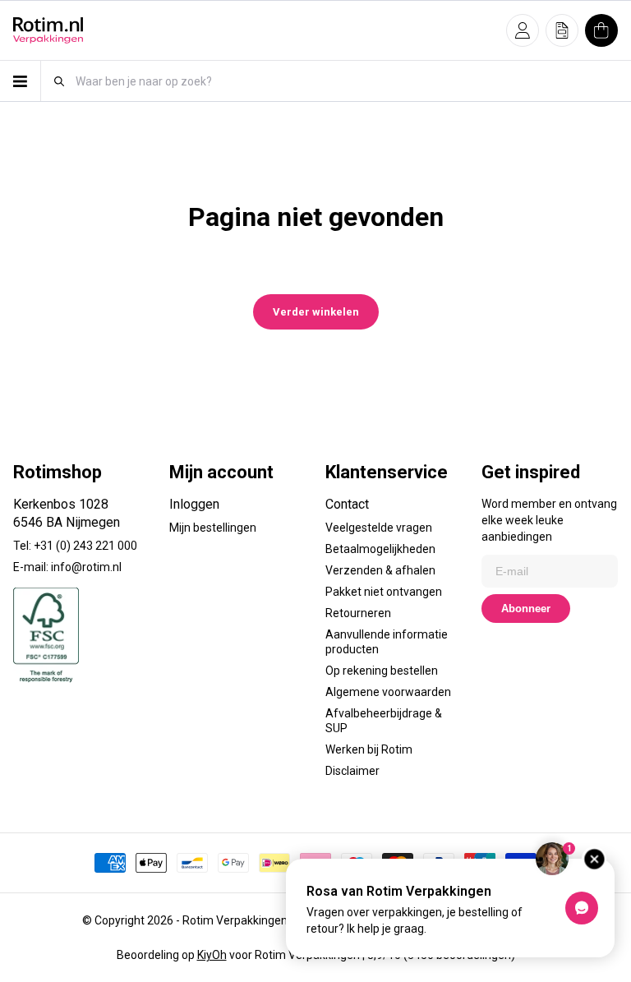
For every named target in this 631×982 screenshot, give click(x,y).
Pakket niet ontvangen (383, 591)
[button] (522, 30)
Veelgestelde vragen (378, 527)
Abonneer (525, 608)
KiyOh (212, 954)
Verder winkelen (316, 312)
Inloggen (194, 504)
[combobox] (346, 81)
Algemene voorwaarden (388, 691)
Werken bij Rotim (368, 749)
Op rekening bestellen (381, 670)
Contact (347, 504)
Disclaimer (352, 770)
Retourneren (358, 613)
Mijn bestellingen (212, 527)
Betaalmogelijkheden (380, 549)
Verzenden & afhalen (380, 570)
